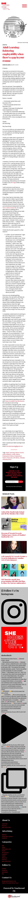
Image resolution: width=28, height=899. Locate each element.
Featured (9, 458)
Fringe (14, 182)
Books (3, 850)
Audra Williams (6, 454)
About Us (4, 858)
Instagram (5, 872)
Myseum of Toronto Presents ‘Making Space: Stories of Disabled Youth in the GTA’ (13, 535)
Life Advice (16, 458)
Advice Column (19, 452)
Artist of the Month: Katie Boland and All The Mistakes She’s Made (12, 513)
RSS (3, 874)
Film (3, 845)
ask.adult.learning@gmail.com (14, 446)
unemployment (6, 459)
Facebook (4, 870)
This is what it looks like (9, 208)
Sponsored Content (7, 836)
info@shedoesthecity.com (9, 881)
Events (4, 856)
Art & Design (5, 852)
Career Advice (16, 454)
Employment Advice (8, 456)
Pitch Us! (4, 825)
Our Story (4, 824)
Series (3, 847)
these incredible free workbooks (14, 401)
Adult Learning (10, 452)
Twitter (4, 868)
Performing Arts (6, 849)
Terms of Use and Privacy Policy (10, 883)
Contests (4, 838)
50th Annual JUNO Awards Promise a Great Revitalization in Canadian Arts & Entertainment (14, 558)
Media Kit (4, 834)
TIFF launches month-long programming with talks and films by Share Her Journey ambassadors (13, 581)
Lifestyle (4, 44)
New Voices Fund (6, 827)
